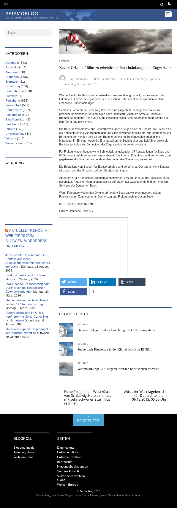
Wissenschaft (14, 143)
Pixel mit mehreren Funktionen (26, 275)
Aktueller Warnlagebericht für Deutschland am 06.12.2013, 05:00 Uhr (148, 395)
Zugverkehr (153, 78)
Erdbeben (12, 77)
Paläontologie (14, 114)
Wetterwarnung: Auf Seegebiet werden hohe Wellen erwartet (118, 369)
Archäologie (13, 67)
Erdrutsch (12, 81)
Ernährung (12, 86)
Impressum (65, 461)
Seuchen (11, 124)
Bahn (97, 78)
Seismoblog (86, 491)
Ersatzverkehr (110, 78)
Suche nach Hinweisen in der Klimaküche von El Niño (114, 349)
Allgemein (12, 62)
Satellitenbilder (15, 119)
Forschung (12, 100)
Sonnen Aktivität (68, 471)
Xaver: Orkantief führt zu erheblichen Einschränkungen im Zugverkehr (115, 67)
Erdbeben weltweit (69, 457)
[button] (73, 282)
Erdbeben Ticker (68, 452)
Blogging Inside (24, 447)
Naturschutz (13, 110)
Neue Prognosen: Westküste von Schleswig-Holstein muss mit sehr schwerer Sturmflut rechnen (85, 397)
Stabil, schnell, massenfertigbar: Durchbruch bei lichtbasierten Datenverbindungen (27, 287)
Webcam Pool (23, 457)
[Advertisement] (93, 246)
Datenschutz (65, 447)
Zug (143, 78)
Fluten (9, 95)
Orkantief (125, 78)
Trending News (24, 452)
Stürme (64, 60)
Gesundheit (13, 105)
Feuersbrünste (15, 91)
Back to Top (88, 420)
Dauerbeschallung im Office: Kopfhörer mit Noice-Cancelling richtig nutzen (26, 316)
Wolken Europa (67, 484)
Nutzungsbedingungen (72, 466)
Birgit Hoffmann (78, 78)
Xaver (135, 78)
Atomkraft (12, 72)
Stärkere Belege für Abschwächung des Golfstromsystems (116, 330)
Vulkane (10, 138)
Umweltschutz (14, 133)
